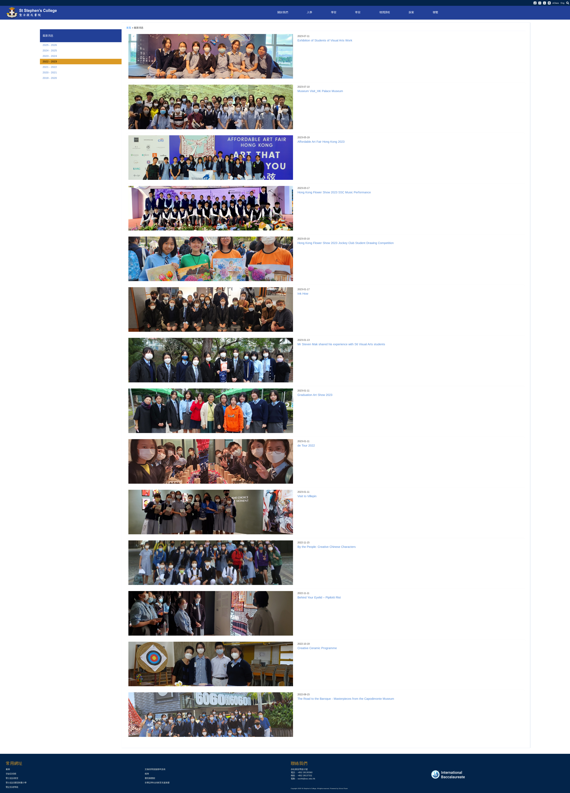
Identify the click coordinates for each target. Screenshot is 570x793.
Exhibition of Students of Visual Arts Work (324, 40)
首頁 (128, 27)
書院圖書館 (150, 778)
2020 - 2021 (50, 72)
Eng (562, 3)
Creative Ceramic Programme (317, 648)
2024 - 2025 (50, 50)
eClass (555, 3)
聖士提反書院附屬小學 (16, 782)
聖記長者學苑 (12, 787)
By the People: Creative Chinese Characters (326, 546)
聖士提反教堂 (12, 778)
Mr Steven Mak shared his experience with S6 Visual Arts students (341, 344)
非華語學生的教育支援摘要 (157, 782)
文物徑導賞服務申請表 (155, 769)
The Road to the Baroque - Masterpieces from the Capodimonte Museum (345, 698)
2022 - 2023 (50, 61)
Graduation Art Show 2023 (314, 394)
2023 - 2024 (50, 56)
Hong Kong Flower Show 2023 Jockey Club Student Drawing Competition (345, 243)
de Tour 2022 (306, 445)
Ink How (302, 293)
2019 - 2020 (50, 77)
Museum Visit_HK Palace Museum (320, 91)
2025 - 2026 (50, 45)
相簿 (147, 774)
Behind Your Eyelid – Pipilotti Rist (319, 597)
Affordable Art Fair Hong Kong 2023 (321, 141)
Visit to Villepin (306, 496)
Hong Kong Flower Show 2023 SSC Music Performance (334, 192)
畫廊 (8, 769)
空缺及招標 (11, 774)
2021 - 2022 (50, 66)
